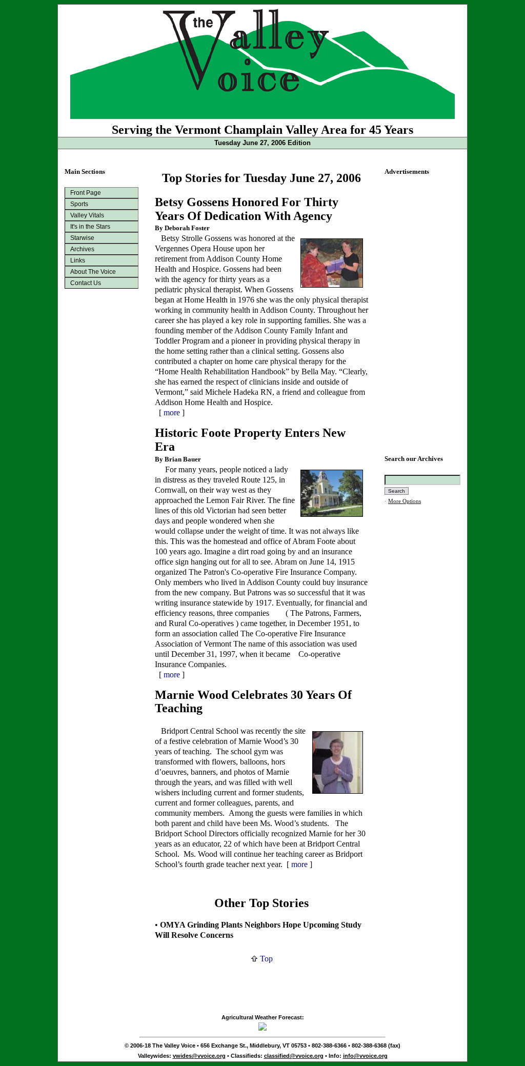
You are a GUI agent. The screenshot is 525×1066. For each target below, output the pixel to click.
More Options (404, 501)
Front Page (85, 192)
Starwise (82, 238)
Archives (82, 249)
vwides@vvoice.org (199, 1056)
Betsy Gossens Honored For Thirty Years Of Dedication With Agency (246, 209)
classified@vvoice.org (294, 1056)
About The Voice (93, 271)
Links (77, 260)
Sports (79, 204)
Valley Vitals (87, 215)
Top (265, 958)
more (172, 412)
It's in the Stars (90, 226)
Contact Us (85, 283)
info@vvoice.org (365, 1056)
